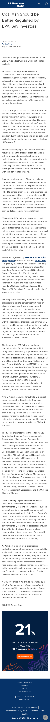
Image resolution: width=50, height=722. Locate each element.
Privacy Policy (31, 707)
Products (24, 685)
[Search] (46, 4)
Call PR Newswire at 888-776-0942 (25, 698)
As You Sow (40, 260)
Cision (29, 718)
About (25, 688)
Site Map (34, 710)
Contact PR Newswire (24, 682)
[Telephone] (39, 4)
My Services (24, 691)
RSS (42, 710)
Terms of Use (17, 707)
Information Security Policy (16, 710)
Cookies (25, 714)
